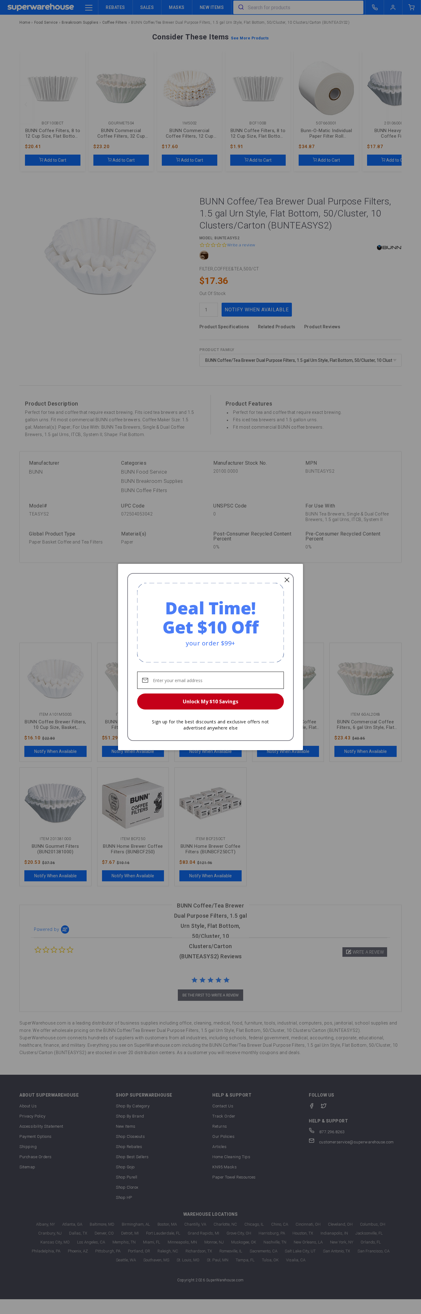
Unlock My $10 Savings (210, 701)
